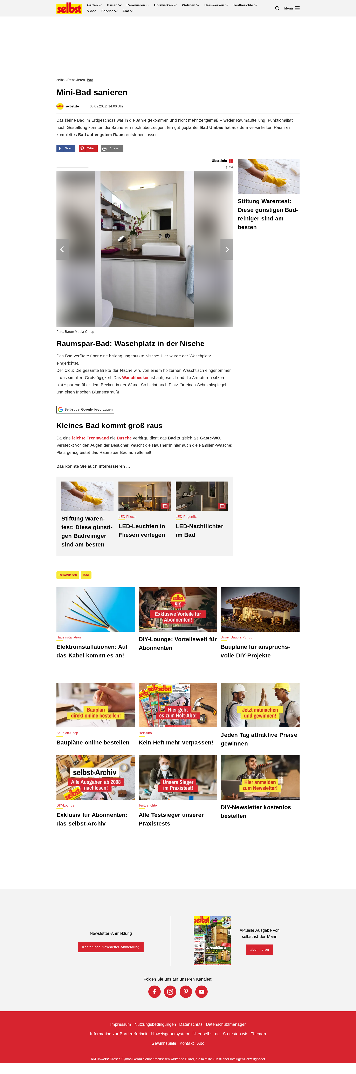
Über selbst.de (206, 1034)
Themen (258, 1034)
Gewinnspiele (163, 1043)
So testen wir (235, 1034)
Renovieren (135, 5)
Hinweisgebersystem (170, 1034)
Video (91, 11)
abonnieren (259, 949)
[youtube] (201, 992)
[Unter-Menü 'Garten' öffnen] (100, 5)
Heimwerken (214, 5)
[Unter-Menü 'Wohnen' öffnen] (197, 5)
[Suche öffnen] (277, 8)
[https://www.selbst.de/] (69, 8)
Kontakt (187, 1043)
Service (107, 11)
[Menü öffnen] (297, 8)
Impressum (120, 1024)
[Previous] (62, 249)
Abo (125, 11)
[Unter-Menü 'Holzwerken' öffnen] (175, 5)
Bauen (112, 5)
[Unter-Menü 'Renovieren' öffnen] (147, 5)
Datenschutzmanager (226, 1024)
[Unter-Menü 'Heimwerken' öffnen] (226, 5)
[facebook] (154, 992)
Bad (90, 80)
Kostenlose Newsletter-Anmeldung (110, 947)
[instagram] (170, 992)
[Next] (226, 249)
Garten (92, 5)
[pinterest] (186, 992)
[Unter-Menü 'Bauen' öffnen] (120, 5)
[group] (144, 280)
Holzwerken (163, 5)
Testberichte (243, 5)
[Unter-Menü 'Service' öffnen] (115, 11)
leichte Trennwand (90, 438)
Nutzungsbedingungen (155, 1024)
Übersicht (219, 161)
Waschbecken (136, 377)
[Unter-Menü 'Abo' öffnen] (131, 11)
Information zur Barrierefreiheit (118, 1034)
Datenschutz (191, 1024)
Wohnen (188, 5)
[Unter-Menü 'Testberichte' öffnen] (255, 5)
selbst (60, 80)
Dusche (124, 438)
